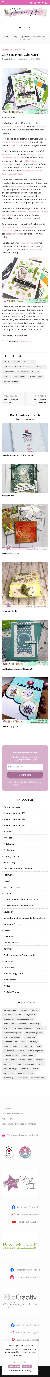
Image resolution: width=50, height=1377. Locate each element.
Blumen (35, 1010)
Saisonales (9, 936)
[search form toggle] (29, 27)
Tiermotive (9, 967)
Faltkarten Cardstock (23, 367)
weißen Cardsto (9, 154)
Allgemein (7, 49)
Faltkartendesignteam (33, 1033)
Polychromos (8, 1073)
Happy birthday (27, 1046)
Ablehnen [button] (27, 1366)
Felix (23, 1042)
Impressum (7, 1118)
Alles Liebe (24, 1010)
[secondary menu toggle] (3, 2)
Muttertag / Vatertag (14, 924)
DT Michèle (22, 1024)
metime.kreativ (25, 341)
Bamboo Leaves (27, 218)
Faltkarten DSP (9, 372)
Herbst (7, 881)
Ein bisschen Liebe (10, 553)
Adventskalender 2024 (14, 819)
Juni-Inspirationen (12, 887)
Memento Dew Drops (11, 382)
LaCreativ (8, 911)
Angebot (8, 837)
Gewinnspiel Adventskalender (18, 868)
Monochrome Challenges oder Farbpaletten (25, 918)
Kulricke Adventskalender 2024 (18, 905)
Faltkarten (19, 49)
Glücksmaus (23, 372)
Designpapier (29, 362)
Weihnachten (10, 979)
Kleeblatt (35, 372)
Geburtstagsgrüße (10, 726)
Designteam (8, 1019)
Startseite (6, 1108)
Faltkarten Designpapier (12, 1033)
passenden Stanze (14, 233)
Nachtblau (25, 1069)
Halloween (9, 874)
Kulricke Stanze (28, 1055)
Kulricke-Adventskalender (14, 126)
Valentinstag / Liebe (13, 973)
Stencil (30, 1073)
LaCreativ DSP (9, 1064)
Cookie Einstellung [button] (20, 1362)
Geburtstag (9, 862)
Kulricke (6, 377)
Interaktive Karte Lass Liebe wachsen (18, 455)
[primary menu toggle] (20, 27)
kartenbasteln (9, 1051)
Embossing (34, 1024)
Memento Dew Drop (20, 186)
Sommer (8, 949)
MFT (19, 1064)
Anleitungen (9, 844)
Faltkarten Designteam (12, 1037)
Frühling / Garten (12, 856)
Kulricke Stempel (36, 377)
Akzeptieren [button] (14, 1366)
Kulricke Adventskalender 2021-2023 (21, 899)
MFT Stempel (29, 1064)
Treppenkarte (8, 495)
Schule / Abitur (11, 942)
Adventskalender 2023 (12, 362)
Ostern (7, 930)
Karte (39, 1046)
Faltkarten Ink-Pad (10, 1042)
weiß (43, 167)
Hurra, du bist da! (9, 611)
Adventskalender (12, 807)
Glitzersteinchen (34, 249)
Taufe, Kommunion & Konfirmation (20, 955)
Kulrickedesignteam (11, 1055)
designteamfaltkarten (25, 1019)
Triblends (14, 145)
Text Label (8, 961)
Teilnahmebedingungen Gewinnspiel (19, 1124)
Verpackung (8, 1078)
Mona (41, 1064)
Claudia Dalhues (9, 59)
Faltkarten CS (40, 367)
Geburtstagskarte (10, 1046)
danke (18, 1015)
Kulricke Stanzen (20, 377)
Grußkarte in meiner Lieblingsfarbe (17, 669)
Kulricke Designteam (35, 1051)
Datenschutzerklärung (27, 785)
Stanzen (21, 1073)
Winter (7, 986)
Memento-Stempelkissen (14, 142)
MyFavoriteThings (10, 1069)
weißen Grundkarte (29, 243)
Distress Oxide (9, 1024)
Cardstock (8, 1015)
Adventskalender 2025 (14, 825)
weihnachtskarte (37, 1078)
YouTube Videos (11, 992)
